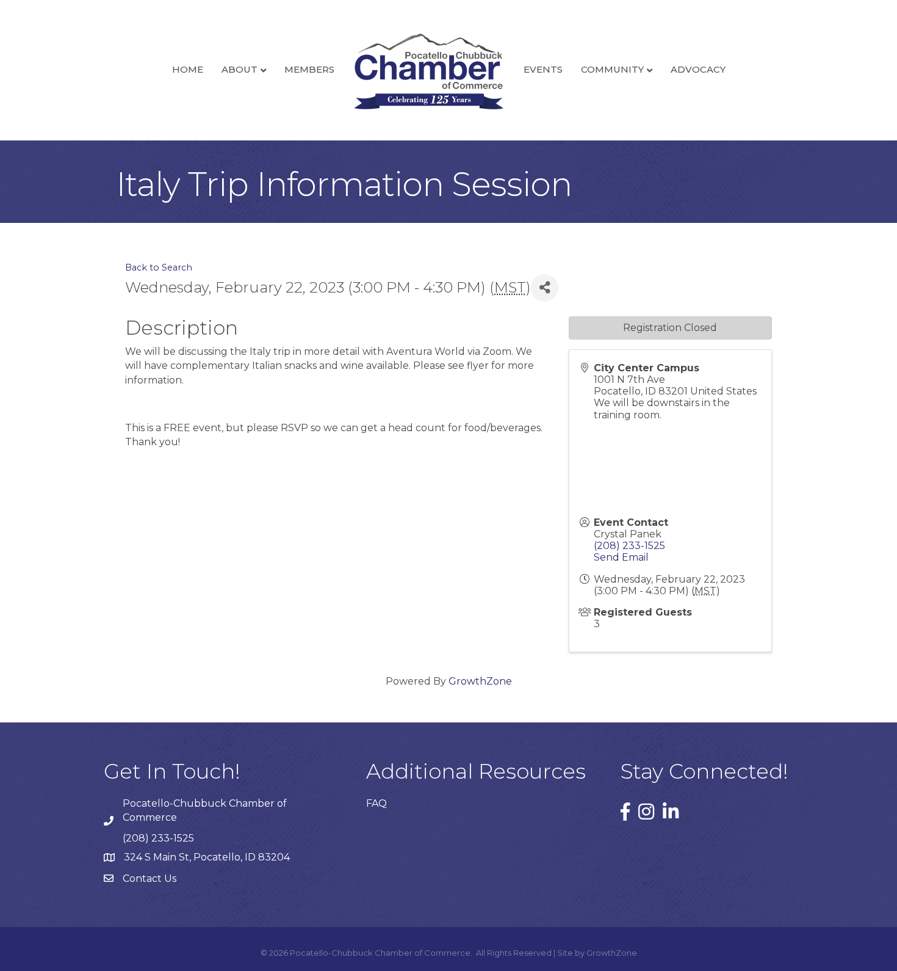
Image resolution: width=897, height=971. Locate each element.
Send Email (621, 557)
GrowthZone (480, 681)
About (240, 69)
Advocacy (698, 69)
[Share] (544, 288)
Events (543, 69)
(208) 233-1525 (629, 545)
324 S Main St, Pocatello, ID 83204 (207, 857)
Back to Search (158, 267)
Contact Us (149, 878)
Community (612, 69)
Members (309, 69)
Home (187, 69)
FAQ (376, 803)
